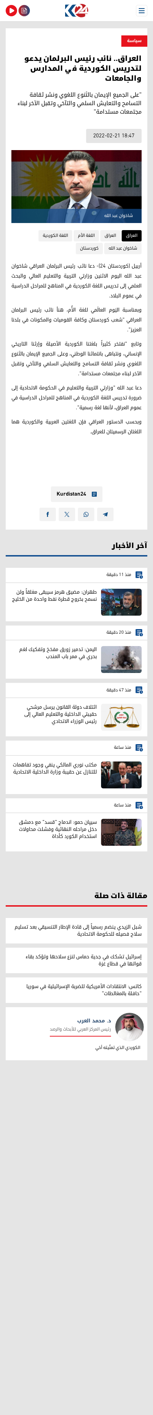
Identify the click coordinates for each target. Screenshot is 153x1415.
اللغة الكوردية (55, 235)
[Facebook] (47, 514)
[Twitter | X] (67, 514)
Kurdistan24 (71, 494)
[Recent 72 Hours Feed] (24, 10)
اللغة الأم (86, 235)
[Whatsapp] (86, 514)
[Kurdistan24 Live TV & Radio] (11, 10)
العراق (131, 235)
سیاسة (134, 40)
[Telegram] (105, 514)
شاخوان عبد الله (123, 248)
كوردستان (89, 248)
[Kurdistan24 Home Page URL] (76, 10)
